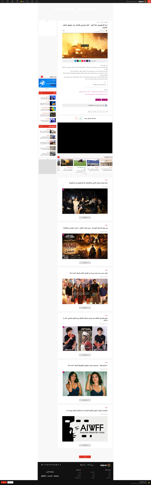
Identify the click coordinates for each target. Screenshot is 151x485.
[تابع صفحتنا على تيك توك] (78, 61)
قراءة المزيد (85, 217)
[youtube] (54, 465)
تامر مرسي (98, 100)
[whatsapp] (52, 465)
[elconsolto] (50, 476)
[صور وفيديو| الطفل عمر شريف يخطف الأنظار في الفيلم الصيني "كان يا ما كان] (85, 339)
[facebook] (60, 465)
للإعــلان (7, 2)
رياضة (109, 476)
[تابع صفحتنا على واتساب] (80, 61)
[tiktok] (47, 465)
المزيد (85, 457)
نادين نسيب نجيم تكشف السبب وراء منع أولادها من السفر (96, 94)
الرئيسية (106, 22)
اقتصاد (109, 474)
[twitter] (58, 465)
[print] (92, 112)
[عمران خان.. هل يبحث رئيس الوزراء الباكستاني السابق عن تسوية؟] (53, 114)
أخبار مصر (47, 96)
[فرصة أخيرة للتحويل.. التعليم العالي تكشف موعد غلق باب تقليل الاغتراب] (53, 131)
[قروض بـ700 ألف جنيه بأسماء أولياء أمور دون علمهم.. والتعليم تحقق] (53, 148)
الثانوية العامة (52, 126)
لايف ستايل (108, 478)
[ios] (83, 465)
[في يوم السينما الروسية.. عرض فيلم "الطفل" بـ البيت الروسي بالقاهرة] (85, 247)
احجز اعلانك (79, 476)
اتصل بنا (79, 474)
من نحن (80, 472)
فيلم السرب (105, 100)
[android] (90, 465)
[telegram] (50, 465)
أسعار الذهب (12, 2)
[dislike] (76, 118)
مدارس (48, 135)
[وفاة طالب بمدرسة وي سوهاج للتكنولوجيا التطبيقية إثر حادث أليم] (53, 137)
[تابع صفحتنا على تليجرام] (75, 61)
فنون (102, 22)
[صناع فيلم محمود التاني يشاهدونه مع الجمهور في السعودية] (85, 201)
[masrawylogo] (104, 465)
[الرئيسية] (143, 1)
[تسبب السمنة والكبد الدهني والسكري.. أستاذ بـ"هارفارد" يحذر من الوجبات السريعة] (53, 103)
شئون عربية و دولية (45, 107)
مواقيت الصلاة (27, 2)
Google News (91, 105)
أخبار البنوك (92, 472)
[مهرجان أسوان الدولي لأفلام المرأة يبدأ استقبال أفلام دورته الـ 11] (85, 429)
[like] (81, 118)
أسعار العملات (17, 2)
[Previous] (61, 157)
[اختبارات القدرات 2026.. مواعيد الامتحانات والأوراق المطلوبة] (53, 154)
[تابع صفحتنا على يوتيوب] (82, 61)
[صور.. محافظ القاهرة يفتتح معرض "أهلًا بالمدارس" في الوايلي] (53, 142)
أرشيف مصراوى (32, 2)
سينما (98, 22)
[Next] (58, 157)
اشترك (4, 482)
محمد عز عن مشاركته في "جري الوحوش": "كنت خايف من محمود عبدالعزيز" (93, 92)
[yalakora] (56, 476)
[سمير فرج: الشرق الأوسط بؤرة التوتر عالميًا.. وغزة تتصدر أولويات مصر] (53, 98)
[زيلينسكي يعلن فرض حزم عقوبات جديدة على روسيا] (53, 109)
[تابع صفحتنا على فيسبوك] (89, 61)
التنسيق (47, 129)
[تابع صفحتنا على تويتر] (87, 61)
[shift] (44, 476)
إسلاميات (92, 478)
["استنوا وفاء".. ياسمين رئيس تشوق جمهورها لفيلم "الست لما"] (85, 384)
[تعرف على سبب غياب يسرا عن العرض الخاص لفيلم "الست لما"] (85, 292)
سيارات (93, 476)
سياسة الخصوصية (78, 478)
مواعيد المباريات (37, 2)
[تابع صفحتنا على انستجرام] (85, 61)
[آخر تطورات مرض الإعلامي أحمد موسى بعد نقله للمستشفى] (53, 120)
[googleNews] (42, 465)
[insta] (56, 465)
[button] (149, 1)
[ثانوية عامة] (48, 83)
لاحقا (10, 482)
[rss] (44, 465)
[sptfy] (46, 465)
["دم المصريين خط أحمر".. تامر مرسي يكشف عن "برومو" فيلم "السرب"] (104, 112)
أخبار (54, 93)
